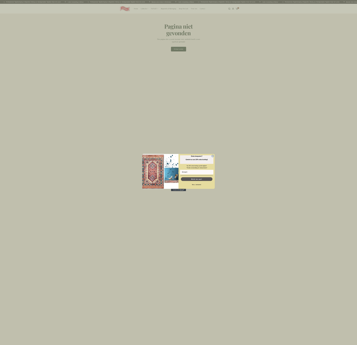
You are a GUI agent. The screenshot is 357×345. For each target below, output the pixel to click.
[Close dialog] (213, 156)
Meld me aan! (196, 179)
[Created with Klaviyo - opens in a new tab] (178, 190)
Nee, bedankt (196, 184)
